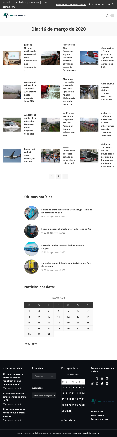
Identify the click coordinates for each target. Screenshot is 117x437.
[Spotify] (112, 4)
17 (49, 322)
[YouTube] (99, 4)
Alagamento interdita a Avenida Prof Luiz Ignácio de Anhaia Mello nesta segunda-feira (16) (69, 91)
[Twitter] (92, 4)
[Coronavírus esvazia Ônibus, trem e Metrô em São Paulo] (89, 92)
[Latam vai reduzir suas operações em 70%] (12, 156)
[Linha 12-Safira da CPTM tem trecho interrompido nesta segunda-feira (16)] (89, 125)
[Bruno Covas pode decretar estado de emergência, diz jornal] (50, 156)
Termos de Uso (99, 419)
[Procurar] (107, 15)
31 (49, 334)
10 (49, 316)
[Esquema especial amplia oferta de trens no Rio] (31, 231)
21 (87, 322)
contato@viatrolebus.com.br (71, 4)
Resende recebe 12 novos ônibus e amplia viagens (14, 412)
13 (78, 316)
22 (29, 328)
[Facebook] (89, 4)
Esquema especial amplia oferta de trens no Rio (66, 229)
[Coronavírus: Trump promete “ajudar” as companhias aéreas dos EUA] (89, 58)
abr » (35, 343)
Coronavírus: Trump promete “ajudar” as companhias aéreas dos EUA (107, 57)
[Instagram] (96, 4)
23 (39, 328)
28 (87, 328)
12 (68, 316)
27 (78, 328)
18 (58, 322)
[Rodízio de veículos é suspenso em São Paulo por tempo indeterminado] (50, 125)
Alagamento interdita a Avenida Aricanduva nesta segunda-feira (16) (30, 91)
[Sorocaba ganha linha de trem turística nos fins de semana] (31, 267)
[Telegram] (102, 4)
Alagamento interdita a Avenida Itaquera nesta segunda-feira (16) (30, 124)
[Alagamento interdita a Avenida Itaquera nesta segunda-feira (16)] (12, 125)
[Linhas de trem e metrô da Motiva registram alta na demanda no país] (31, 213)
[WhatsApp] (106, 4)
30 (39, 334)
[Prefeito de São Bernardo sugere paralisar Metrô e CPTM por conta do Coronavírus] (50, 58)
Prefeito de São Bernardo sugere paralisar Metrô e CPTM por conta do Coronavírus (69, 57)
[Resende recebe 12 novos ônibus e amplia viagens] (31, 249)
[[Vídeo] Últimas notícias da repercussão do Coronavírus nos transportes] (12, 58)
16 (39, 322)
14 (87, 316)
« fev (27, 343)
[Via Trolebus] (102, 401)
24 (49, 328)
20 (78, 322)
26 (68, 328)
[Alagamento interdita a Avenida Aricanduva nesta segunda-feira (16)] (12, 92)
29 (29, 334)
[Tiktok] (109, 4)
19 (68, 322)
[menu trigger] (112, 15)
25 (58, 328)
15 (29, 322)
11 (58, 316)
